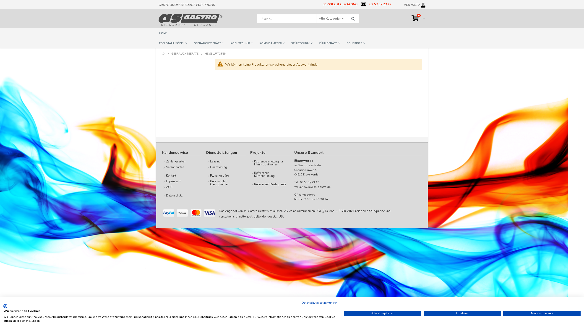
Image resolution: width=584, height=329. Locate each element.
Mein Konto (412, 4)
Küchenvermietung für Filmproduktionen (268, 163)
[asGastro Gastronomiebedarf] (190, 20)
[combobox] (308, 18)
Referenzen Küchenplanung (264, 174)
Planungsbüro (219, 176)
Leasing (215, 161)
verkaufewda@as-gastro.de (312, 187)
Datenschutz (174, 196)
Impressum (173, 181)
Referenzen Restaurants (270, 184)
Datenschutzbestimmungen (319, 303)
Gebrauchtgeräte (184, 53)
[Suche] (353, 18)
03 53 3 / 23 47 (380, 4)
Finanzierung (218, 167)
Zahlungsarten (176, 161)
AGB (169, 187)
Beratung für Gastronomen (219, 182)
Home (163, 53)
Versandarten (175, 167)
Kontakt (171, 176)
